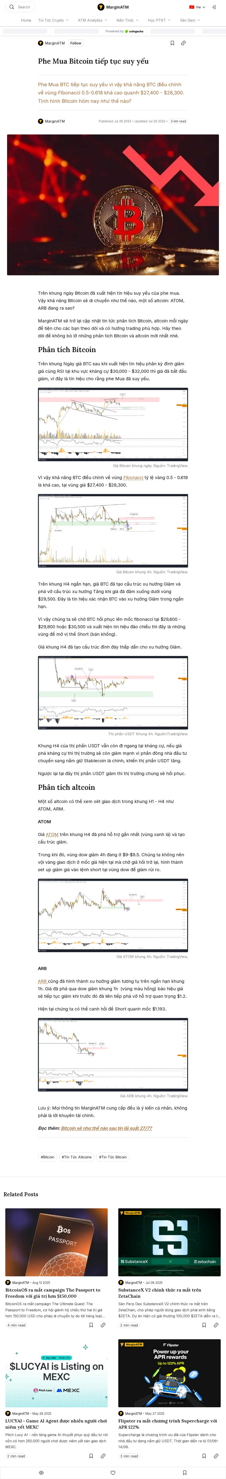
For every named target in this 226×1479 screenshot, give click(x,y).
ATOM (52, 834)
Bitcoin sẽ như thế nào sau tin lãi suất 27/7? (106, 1128)
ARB (43, 981)
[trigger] (20, 7)
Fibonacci (133, 477)
